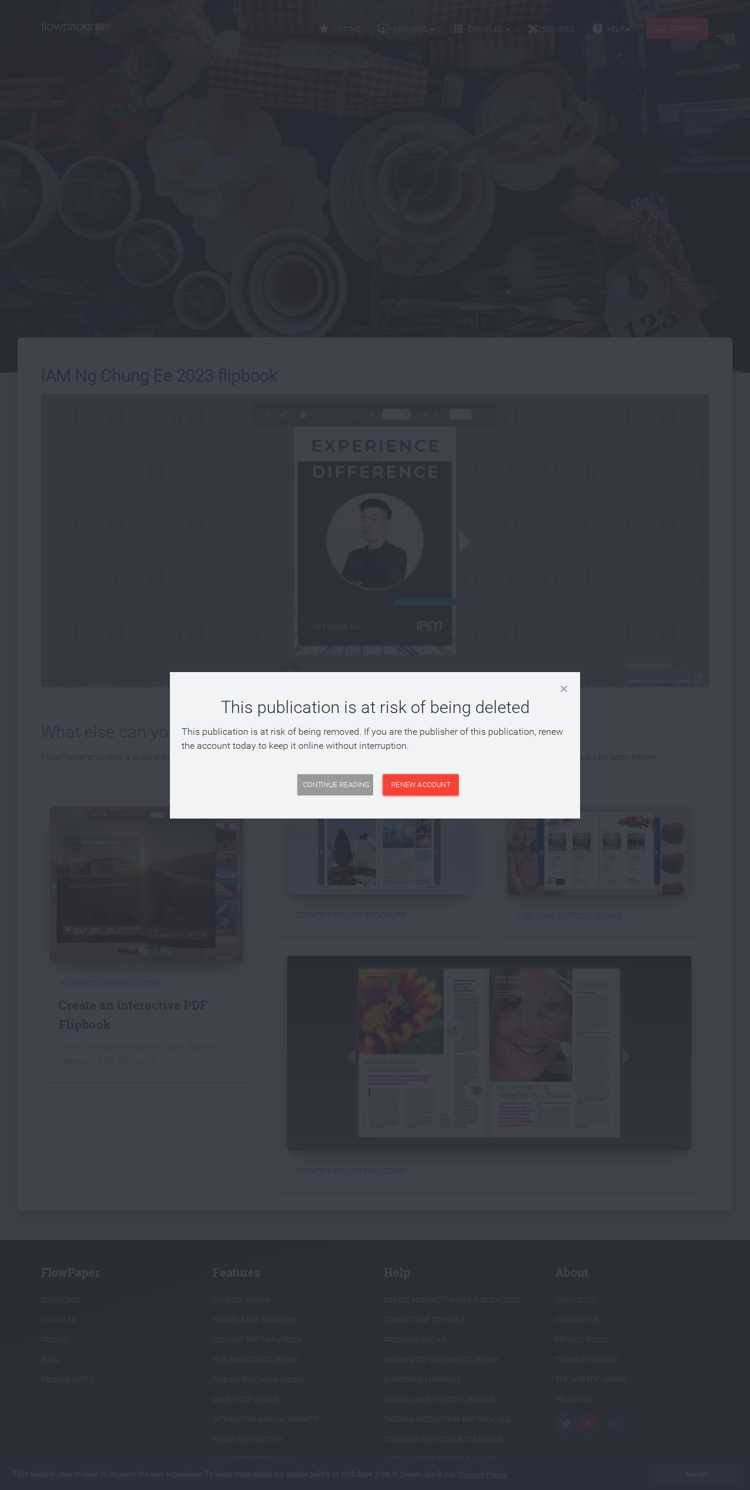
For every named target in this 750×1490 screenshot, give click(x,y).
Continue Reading (336, 784)
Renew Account (421, 784)
